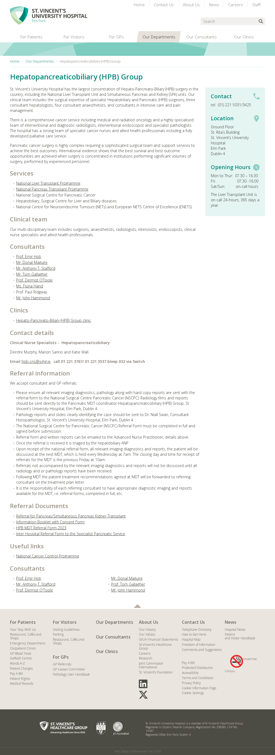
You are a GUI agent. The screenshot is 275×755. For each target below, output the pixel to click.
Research (145, 658)
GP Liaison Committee (69, 669)
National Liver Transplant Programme (48, 183)
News (230, 622)
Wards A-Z (17, 663)
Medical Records (21, 683)
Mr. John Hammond (33, 297)
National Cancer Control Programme (47, 556)
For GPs (61, 657)
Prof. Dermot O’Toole (34, 280)
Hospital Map (191, 639)
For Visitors (65, 622)
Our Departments (114, 622)
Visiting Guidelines (66, 629)
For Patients (23, 622)
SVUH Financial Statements (158, 639)
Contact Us (193, 622)
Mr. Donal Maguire (32, 262)
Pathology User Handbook (71, 674)
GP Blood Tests (20, 653)
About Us (148, 622)
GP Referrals (62, 664)
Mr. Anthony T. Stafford (35, 268)
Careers (144, 653)
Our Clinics (107, 651)
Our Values (147, 634)
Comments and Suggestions (202, 649)
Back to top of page (137, 606)
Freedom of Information (198, 644)
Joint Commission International (151, 665)
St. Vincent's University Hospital (48, 15)
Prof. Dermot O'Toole (34, 590)
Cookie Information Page (199, 688)
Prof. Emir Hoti (28, 256)
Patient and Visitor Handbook (240, 636)
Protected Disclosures (197, 667)
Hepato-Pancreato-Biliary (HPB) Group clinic (53, 320)
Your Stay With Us (23, 629)
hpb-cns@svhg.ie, (36, 361)
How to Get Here (194, 634)
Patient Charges (21, 668)
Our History (147, 629)
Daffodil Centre (21, 658)
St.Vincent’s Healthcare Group (155, 646)
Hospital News (235, 629)
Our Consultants (113, 637)
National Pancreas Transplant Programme (52, 189)
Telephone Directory (197, 629)
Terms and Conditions (197, 678)
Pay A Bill (16, 673)
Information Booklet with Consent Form (50, 521)
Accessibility (190, 672)
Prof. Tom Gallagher (128, 584)
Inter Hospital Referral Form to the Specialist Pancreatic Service (70, 533)
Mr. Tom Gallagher (32, 274)
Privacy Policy (191, 683)
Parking (58, 634)
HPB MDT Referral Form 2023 (41, 527)
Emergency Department (27, 643)
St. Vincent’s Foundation (156, 672)
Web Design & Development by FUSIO (137, 751)
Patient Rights (20, 678)
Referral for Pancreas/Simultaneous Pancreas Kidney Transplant (71, 516)
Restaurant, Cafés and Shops (25, 636)
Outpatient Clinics (23, 648)
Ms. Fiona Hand (29, 286)
